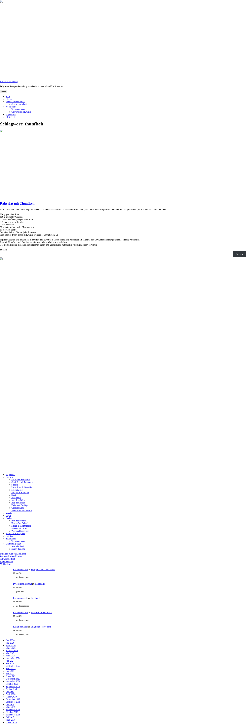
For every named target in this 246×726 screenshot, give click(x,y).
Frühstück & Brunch (20, 479)
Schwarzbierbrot (7, 559)
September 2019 (13, 702)
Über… (9, 99)
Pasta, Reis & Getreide (21, 487)
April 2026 (11, 645)
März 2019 (11, 707)
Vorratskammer (18, 109)
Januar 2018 (11, 722)
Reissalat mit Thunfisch (17, 203)
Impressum (11, 114)
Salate (14, 495)
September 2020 (13, 686)
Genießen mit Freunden (22, 482)
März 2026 (11, 648)
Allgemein (10, 474)
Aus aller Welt (17, 546)
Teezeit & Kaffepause (15, 533)
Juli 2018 (10, 717)
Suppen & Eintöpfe (20, 492)
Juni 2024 (10, 661)
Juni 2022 (10, 671)
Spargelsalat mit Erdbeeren (43, 569)
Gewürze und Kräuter (21, 112)
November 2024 (13, 658)
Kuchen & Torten (19, 528)
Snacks (14, 485)
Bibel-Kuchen (6, 561)
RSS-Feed (10, 117)
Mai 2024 (10, 663)
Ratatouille (40, 584)
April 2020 (11, 694)
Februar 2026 (12, 650)
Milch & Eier (17, 490)
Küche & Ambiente (9, 81)
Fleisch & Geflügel (19, 505)
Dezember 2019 (13, 699)
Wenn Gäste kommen (15, 101)
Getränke (10, 536)
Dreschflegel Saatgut (22, 584)
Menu (3, 91)
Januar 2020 (11, 696)
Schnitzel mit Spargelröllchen (13, 554)
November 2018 (13, 709)
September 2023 (13, 666)
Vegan (8, 515)
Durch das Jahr (18, 549)
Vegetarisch (11, 513)
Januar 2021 (11, 676)
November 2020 (13, 681)
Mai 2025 (10, 653)
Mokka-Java (5, 564)
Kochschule (11, 106)
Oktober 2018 (12, 712)
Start (8, 96)
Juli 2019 (10, 704)
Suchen (3, 249)
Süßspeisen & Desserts (21, 510)
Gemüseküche (17, 508)
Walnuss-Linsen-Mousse (11, 556)
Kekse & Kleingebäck (21, 526)
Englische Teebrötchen (41, 627)
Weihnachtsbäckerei (20, 531)
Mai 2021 (10, 673)
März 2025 (11, 655)
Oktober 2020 (12, 684)
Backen (9, 518)
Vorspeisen (16, 497)
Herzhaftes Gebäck (20, 523)
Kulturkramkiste (20, 569)
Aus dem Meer (18, 502)
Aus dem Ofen (18, 500)
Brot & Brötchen (18, 520)
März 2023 (11, 668)
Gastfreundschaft (19, 104)
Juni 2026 (10, 640)
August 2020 (11, 689)
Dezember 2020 (13, 679)
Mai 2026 (10, 643)
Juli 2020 (10, 691)
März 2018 (11, 720)
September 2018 (13, 714)
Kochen (9, 477)
